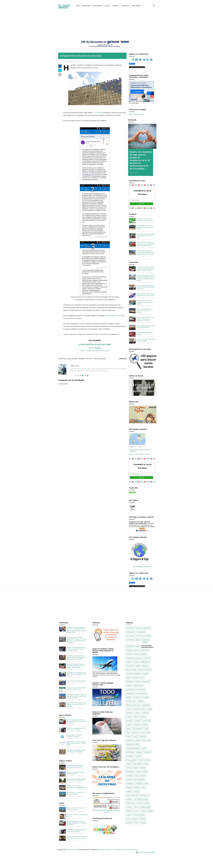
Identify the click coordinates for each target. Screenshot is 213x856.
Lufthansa (142, 736)
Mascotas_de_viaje (132, 744)
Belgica (138, 666)
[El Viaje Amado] (132, 492)
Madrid (138, 740)
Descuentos (97, 5)
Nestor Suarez (75, 365)
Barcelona (130, 666)
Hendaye (129, 720)
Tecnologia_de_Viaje (140, 799)
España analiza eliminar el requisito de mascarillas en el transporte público (145, 235)
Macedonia (130, 740)
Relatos (138, 771)
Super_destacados (132, 795)
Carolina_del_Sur (138, 677)
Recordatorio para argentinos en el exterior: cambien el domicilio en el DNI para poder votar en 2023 (76, 657)
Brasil (141, 670)
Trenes (146, 803)
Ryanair (143, 775)
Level (135, 736)
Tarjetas (129, 799)
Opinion (147, 760)
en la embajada (97, 112)
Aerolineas (130, 628)
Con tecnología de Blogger (146, 852)
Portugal (143, 768)
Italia (128, 732)
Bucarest (129, 673)
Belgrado (146, 666)
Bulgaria (137, 673)
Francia (129, 717)
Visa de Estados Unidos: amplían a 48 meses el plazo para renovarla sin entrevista (145, 287)
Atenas (148, 658)
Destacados (86, 5)
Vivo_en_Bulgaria (99, 358)
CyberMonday (138, 685)
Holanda (137, 720)
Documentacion (142, 693)
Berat (128, 670)
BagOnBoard (145, 662)
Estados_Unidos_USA (133, 705)
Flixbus (137, 713)
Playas (135, 768)
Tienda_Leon (131, 803)
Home (78, 5)
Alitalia (145, 642)
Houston (136, 724)
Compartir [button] (122, 358)
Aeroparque (130, 632)
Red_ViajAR (130, 771)
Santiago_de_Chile (142, 783)
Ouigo (128, 764)
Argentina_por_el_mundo (68, 358)
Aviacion (129, 662)
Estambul (146, 705)
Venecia (143, 811)
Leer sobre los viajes (135, 449)
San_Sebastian (139, 779)
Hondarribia (146, 720)
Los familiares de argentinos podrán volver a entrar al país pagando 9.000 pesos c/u (76, 674)
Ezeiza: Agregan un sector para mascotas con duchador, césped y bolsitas (145, 227)
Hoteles (129, 724)
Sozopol (129, 791)
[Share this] (60, 66)
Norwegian (130, 756)
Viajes (107, 5)
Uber (136, 807)
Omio (140, 760)
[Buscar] (154, 6)
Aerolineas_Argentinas (143, 628)
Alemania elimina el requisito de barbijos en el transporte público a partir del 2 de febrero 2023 (145, 244)
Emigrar (115, 5)
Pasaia (146, 764)
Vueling (129, 822)
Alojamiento (130, 646)
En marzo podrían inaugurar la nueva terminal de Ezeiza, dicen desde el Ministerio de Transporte (145, 252)
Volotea (142, 819)
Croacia (129, 685)
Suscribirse (136, 5)
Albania (137, 639)
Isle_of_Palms (137, 728)
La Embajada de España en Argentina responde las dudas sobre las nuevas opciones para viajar (76, 696)
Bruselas (148, 670)
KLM (142, 732)
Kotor (148, 732)
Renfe (145, 771)
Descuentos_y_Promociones (136, 689)
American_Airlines (132, 650)
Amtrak (129, 654)
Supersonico (145, 795)
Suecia (136, 791)
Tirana (140, 803)
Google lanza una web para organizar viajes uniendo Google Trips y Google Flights (76, 743)
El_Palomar (137, 697)
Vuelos (136, 822)
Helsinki (143, 717)
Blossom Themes (105, 849)
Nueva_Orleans (131, 760)
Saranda (129, 787)
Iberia (128, 728)
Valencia (129, 811)
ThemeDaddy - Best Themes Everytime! (125, 849)
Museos (139, 752)
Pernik (129, 768)
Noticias (89, 358)
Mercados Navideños (133, 748)
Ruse (136, 775)
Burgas (145, 673)
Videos (129, 815)
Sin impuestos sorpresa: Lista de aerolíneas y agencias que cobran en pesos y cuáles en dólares (145, 268)
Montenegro (130, 752)
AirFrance (130, 639)
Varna (136, 811)
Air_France (139, 636)
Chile (137, 681)
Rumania (129, 775)
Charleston (130, 681)
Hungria (144, 724)
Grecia (136, 717)
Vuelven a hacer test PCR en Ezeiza (76, 681)
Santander (130, 783)
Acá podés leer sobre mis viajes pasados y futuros (106, 811)
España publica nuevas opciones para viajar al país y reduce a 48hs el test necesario (76, 704)
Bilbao (135, 670)
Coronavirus (146, 681)
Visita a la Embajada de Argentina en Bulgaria (94, 350)
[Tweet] (60, 70)
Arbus (136, 654)
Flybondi (145, 713)
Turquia (129, 807)
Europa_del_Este (139, 709)
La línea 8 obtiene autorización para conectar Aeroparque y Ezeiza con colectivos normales (76, 649)
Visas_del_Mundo (139, 815)
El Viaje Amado (64, 6)
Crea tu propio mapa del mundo (139, 454)
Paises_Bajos (137, 764)
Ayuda (136, 662)
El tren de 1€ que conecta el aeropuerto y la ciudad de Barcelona (144, 310)
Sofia (142, 787)
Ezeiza (149, 709)
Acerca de (125, 5)
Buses (128, 677)
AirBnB (148, 636)
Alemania (146, 639)
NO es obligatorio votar (113, 315)
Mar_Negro (146, 740)
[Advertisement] (106, 26)
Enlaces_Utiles (131, 701)
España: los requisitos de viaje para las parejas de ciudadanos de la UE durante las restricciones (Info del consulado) (140, 160)
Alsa (138, 646)
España (141, 701)
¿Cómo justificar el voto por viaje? (94, 344)
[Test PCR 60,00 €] (136, 114)
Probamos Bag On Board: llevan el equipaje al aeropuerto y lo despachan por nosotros (145, 319)
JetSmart (135, 732)
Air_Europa (130, 636)
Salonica (129, 779)
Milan (144, 748)
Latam (129, 736)
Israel (146, 728)
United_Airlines (145, 807)
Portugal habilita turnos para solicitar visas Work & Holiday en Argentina (145, 302)
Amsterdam (145, 650)
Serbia (137, 787)
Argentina (144, 654)
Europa (129, 709)
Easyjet (129, 697)
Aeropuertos (141, 632)
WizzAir (143, 822)
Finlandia (129, 713)
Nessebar (147, 752)
